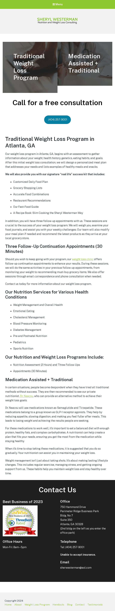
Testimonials (95, 604)
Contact (80, 604)
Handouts (58, 604)
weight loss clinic (82, 259)
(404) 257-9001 (57, 119)
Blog (69, 604)
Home (8, 604)
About (18, 604)
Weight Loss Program (37, 604)
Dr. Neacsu (26, 396)
